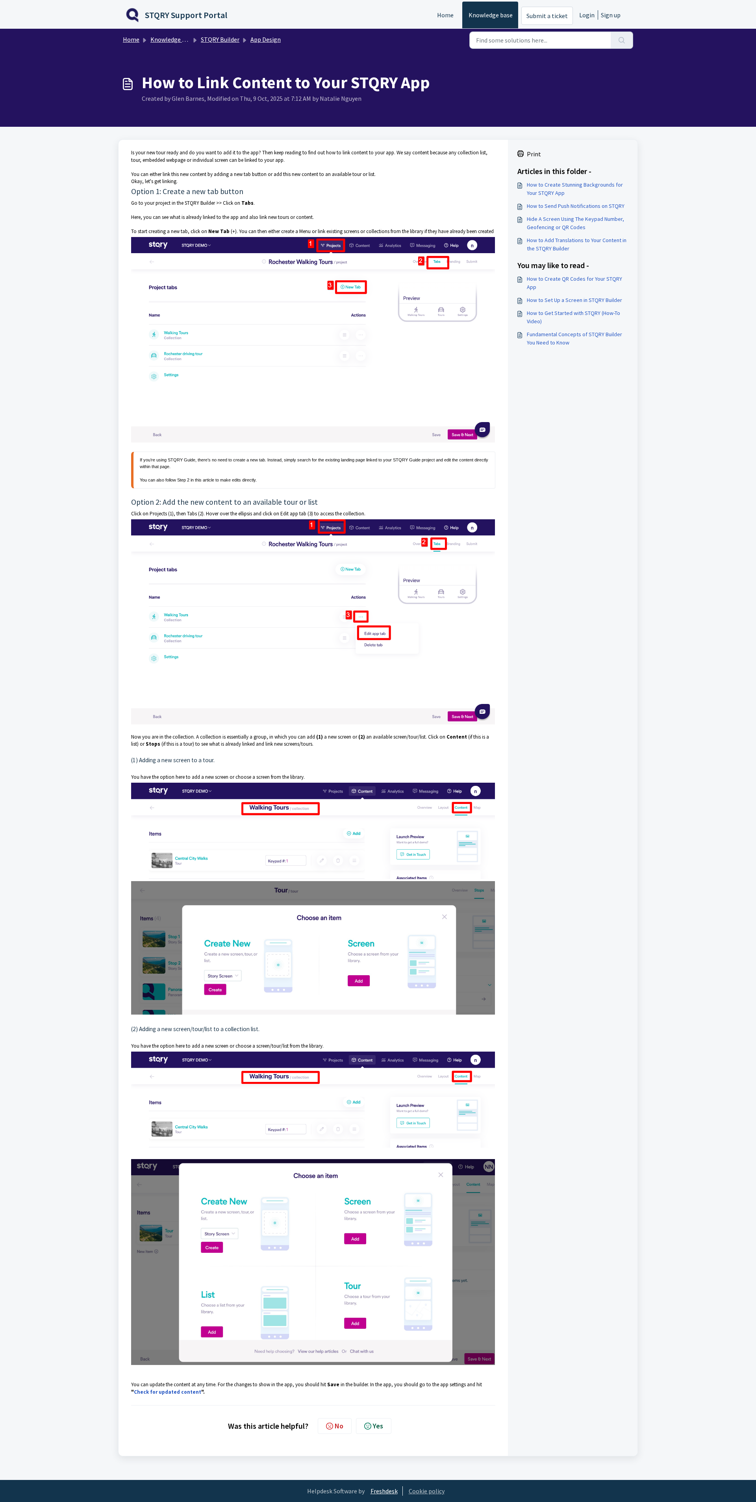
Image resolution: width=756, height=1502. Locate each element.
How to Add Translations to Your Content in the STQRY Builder (576, 244)
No (339, 1425)
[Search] (622, 40)
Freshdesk (384, 1491)
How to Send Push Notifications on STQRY (575, 205)
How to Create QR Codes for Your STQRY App (574, 283)
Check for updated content (167, 1392)
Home (445, 15)
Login (587, 15)
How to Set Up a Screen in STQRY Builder (574, 300)
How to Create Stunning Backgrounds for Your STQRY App (575, 188)
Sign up (611, 15)
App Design (265, 39)
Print (534, 154)
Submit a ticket (547, 16)
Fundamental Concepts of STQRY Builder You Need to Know (574, 338)
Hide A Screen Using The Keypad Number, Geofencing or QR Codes (575, 223)
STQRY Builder (220, 39)
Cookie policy (427, 1491)
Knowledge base (491, 15)
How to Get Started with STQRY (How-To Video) (573, 317)
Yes (378, 1425)
